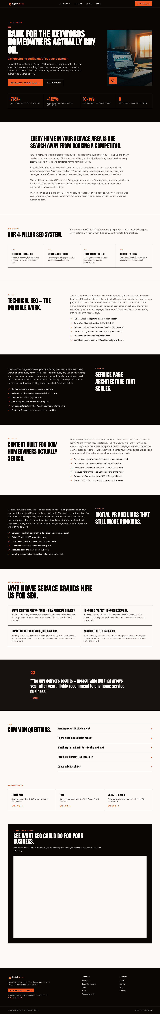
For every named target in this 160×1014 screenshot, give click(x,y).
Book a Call (144, 4)
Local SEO (86, 981)
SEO (84, 987)
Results (78, 4)
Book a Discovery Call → (21, 990)
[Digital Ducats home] (17, 4)
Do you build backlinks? (105, 766)
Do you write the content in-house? (105, 738)
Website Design (88, 994)
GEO (84, 991)
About (89, 4)
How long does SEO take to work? (105, 728)
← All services (15, 22)
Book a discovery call (24, 83)
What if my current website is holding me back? (105, 747)
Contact (123, 991)
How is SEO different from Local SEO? (105, 757)
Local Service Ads (89, 984)
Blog (98, 4)
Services (64, 4)
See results (54, 83)
